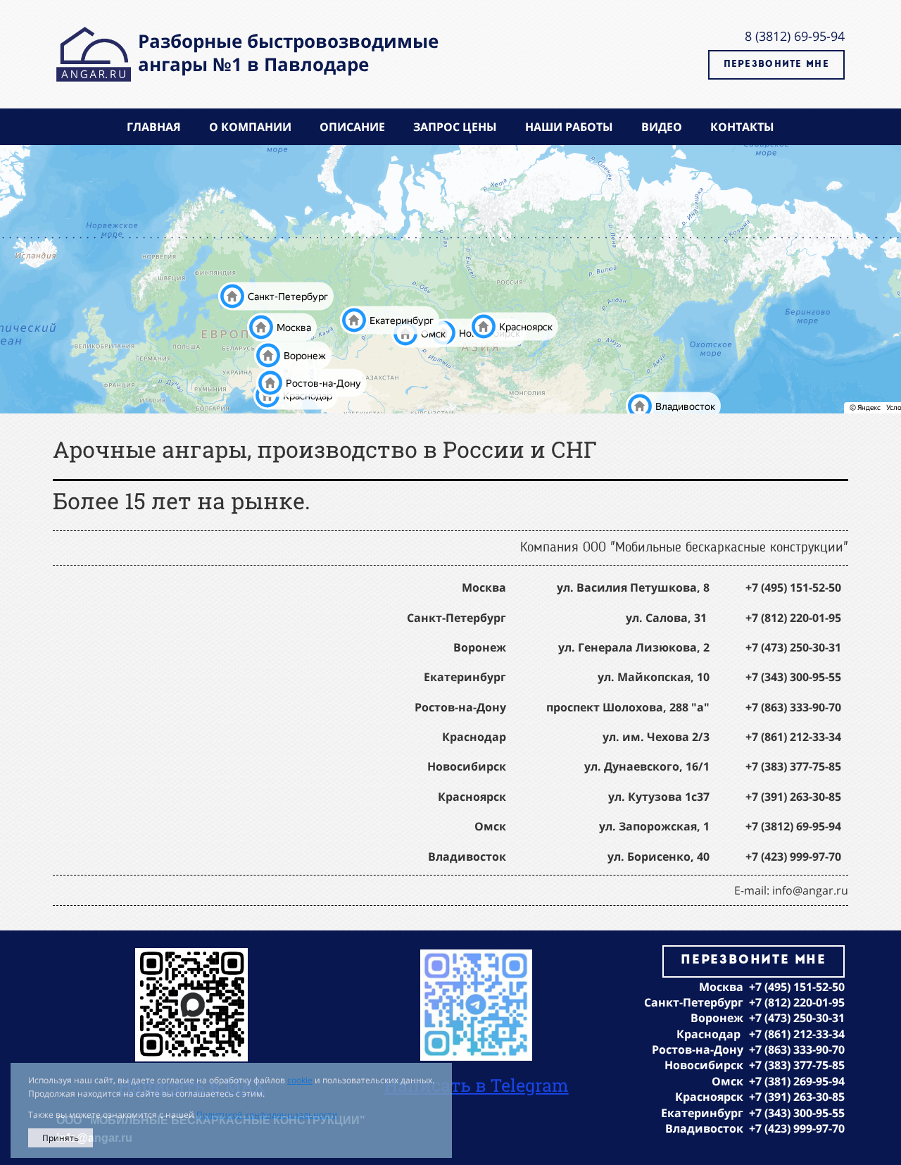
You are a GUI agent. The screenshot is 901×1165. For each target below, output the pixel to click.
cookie (300, 1080)
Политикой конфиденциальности (267, 1115)
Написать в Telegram (476, 1085)
